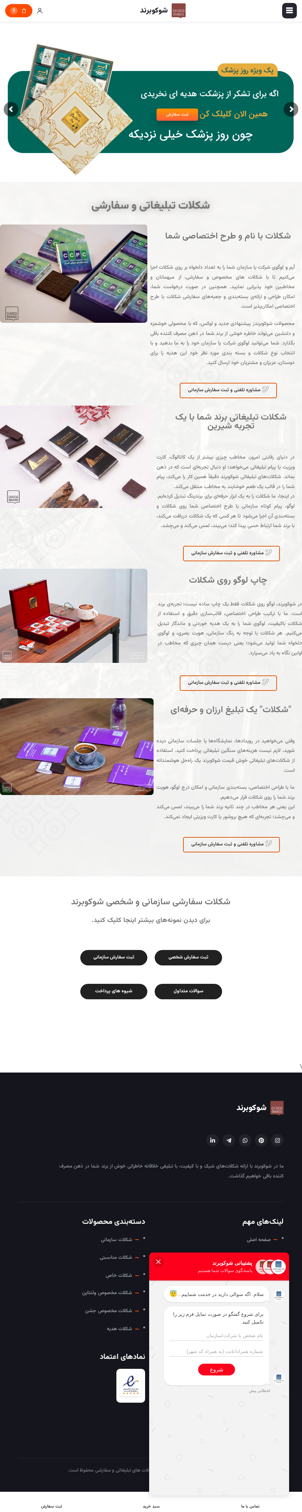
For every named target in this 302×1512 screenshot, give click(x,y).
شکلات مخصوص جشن (108, 1311)
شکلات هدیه (119, 1329)
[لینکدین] (212, 1140)
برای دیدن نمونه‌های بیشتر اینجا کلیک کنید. (151, 920)
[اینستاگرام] (277, 1140)
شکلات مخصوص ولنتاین (107, 1293)
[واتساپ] (245, 1140)
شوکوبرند (251, 1108)
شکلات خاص (119, 1275)
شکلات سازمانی (116, 1240)
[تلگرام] (228, 1140)
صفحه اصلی (259, 1240)
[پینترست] (261, 1140)
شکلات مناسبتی (116, 1257)
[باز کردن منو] (289, 10)
